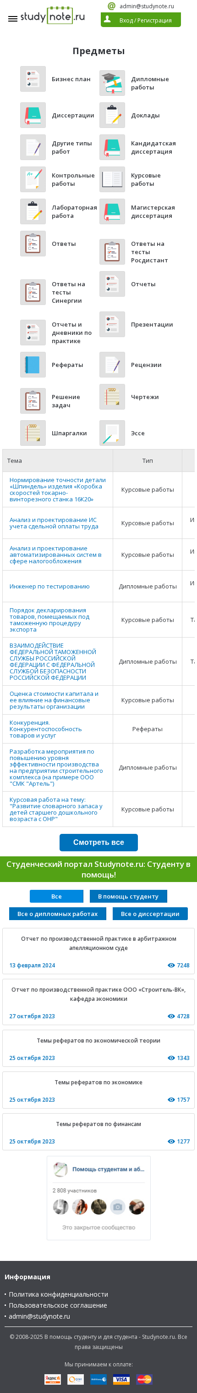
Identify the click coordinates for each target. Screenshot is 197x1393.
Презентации (152, 324)
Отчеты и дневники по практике (72, 332)
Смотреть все (98, 842)
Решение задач (66, 401)
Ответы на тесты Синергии (68, 292)
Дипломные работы (150, 83)
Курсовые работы (146, 179)
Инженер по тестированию (50, 586)
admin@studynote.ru (147, 6)
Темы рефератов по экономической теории (98, 1040)
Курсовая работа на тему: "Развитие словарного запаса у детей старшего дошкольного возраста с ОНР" (56, 809)
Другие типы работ (72, 147)
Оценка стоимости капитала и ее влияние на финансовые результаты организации (54, 699)
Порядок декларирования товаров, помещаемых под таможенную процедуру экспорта (49, 619)
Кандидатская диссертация (153, 147)
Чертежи (145, 397)
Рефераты (67, 365)
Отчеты (143, 284)
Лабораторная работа (74, 211)
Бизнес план (71, 79)
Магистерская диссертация (153, 211)
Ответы (64, 243)
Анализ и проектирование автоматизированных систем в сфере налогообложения (56, 554)
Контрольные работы (73, 179)
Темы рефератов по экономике (98, 1082)
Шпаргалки (69, 433)
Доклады (145, 115)
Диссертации (73, 115)
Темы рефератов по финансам (98, 1124)
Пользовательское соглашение (58, 1305)
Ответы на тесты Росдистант (149, 251)
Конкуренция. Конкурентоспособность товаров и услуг (46, 728)
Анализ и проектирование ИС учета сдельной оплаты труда (54, 523)
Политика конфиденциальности (58, 1294)
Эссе (138, 433)
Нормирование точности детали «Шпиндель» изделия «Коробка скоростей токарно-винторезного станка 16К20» (58, 489)
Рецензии (146, 365)
